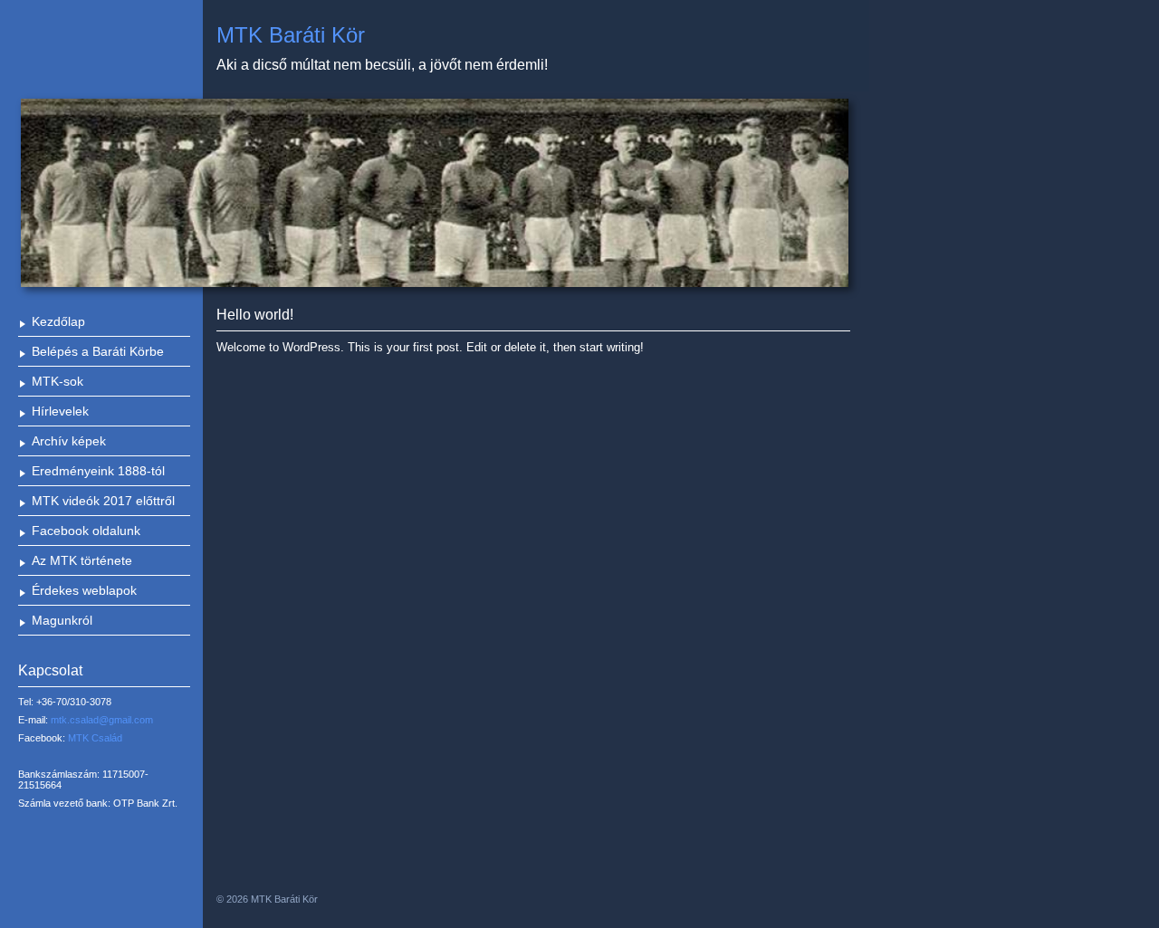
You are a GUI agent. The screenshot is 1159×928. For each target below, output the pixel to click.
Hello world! (254, 314)
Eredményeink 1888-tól (98, 471)
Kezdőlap (58, 321)
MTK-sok (57, 381)
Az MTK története (82, 560)
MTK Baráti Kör (290, 35)
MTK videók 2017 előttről (103, 500)
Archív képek (69, 441)
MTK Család (95, 737)
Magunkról (62, 620)
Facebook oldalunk (86, 530)
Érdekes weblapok (84, 590)
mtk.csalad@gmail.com (102, 719)
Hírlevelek (60, 411)
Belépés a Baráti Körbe (98, 351)
